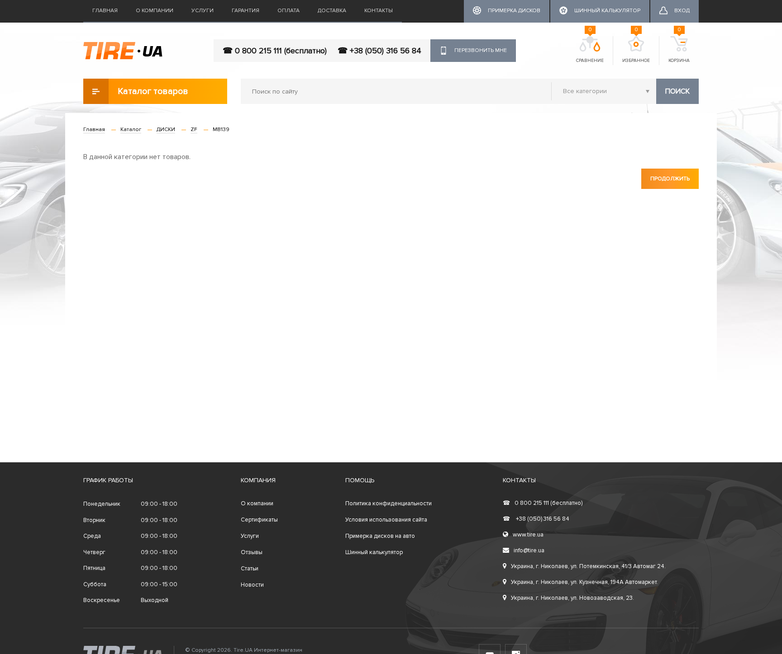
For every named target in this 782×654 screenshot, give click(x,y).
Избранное (636, 49)
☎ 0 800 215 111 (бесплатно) (275, 51)
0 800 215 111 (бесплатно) (542, 503)
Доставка (332, 10)
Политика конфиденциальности (388, 503)
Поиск (677, 91)
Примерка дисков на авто (380, 536)
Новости (252, 584)
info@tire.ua (529, 550)
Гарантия (245, 10)
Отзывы (251, 552)
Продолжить (670, 178)
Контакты (378, 10)
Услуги (202, 10)
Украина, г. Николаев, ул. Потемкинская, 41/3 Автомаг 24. (588, 566)
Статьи (249, 568)
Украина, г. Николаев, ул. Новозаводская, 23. (572, 598)
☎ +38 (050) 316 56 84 (379, 51)
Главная (105, 10)
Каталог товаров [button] (153, 91)
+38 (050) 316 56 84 (536, 518)
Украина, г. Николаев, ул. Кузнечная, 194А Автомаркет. (584, 582)
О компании (154, 10)
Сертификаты (259, 519)
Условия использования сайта (386, 519)
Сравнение (590, 49)
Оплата (288, 10)
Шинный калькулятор (374, 552)
